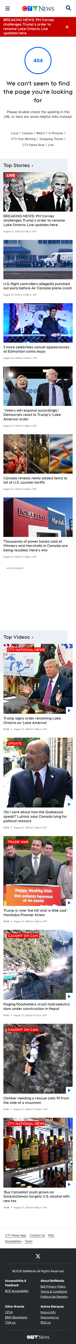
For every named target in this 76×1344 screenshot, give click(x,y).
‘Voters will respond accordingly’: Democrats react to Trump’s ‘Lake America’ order (32, 414)
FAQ (51, 1235)
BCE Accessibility (17, 1291)
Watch (40, 133)
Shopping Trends (51, 139)
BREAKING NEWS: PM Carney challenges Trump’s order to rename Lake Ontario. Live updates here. (34, 220)
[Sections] (7, 8)
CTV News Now (33, 145)
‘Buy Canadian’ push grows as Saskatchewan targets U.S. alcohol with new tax (36, 1196)
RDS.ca (46, 1322)
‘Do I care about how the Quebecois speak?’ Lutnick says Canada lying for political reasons (35, 816)
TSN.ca (10, 1322)
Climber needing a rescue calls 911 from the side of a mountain (36, 1100)
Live (51, 145)
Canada (27, 133)
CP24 (9, 1312)
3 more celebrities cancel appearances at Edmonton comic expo (36, 349)
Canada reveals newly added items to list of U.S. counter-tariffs (35, 480)
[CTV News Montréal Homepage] (38, 8)
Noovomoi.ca (50, 1317)
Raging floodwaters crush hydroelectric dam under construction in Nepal (36, 1006)
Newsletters (13, 1241)
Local (14, 133)
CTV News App (15, 1235)
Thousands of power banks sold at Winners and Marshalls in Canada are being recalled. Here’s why (35, 545)
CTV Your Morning (23, 139)
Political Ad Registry (54, 1296)
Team (29, 1241)
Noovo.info (48, 1312)
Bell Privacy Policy (53, 1286)
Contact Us (37, 1235)
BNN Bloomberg (16, 1317)
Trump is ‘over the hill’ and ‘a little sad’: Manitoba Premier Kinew (35, 912)
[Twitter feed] (38, 1256)
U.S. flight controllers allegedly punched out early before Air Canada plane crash (37, 286)
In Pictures (56, 133)
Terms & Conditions (54, 1291)
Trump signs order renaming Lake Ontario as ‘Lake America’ (32, 720)
